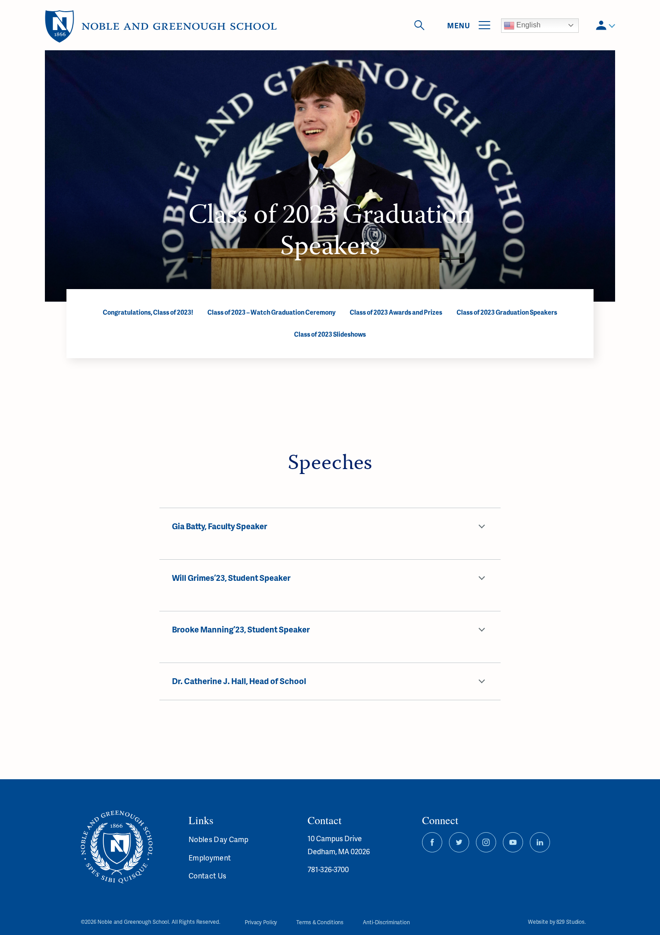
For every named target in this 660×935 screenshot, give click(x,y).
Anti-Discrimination (386, 922)
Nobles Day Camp (219, 839)
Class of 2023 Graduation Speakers (507, 312)
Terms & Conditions (319, 922)
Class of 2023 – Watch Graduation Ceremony (271, 312)
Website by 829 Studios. (557, 922)
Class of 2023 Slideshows (330, 334)
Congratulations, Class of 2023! (148, 312)
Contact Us (207, 875)
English (528, 25)
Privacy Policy (261, 922)
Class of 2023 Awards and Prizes (396, 312)
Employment (210, 857)
